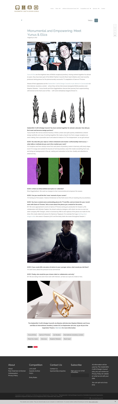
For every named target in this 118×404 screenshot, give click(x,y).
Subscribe (76, 380)
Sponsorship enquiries (58, 371)
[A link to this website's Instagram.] (115, 28)
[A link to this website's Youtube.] (115, 35)
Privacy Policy (13, 375)
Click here (58, 328)
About (10, 368)
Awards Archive (34, 371)
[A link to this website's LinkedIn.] (115, 32)
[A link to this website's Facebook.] (115, 25)
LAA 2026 (32, 368)
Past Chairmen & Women (17, 371)
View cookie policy (93, 401)
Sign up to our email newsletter (78, 371)
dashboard (28, 395)
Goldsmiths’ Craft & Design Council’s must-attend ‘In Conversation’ (68, 83)
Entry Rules (33, 377)
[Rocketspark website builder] (93, 398)
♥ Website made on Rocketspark (40, 395)
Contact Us (54, 368)
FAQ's (31, 373)
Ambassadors (13, 373)
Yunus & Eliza (31, 74)
